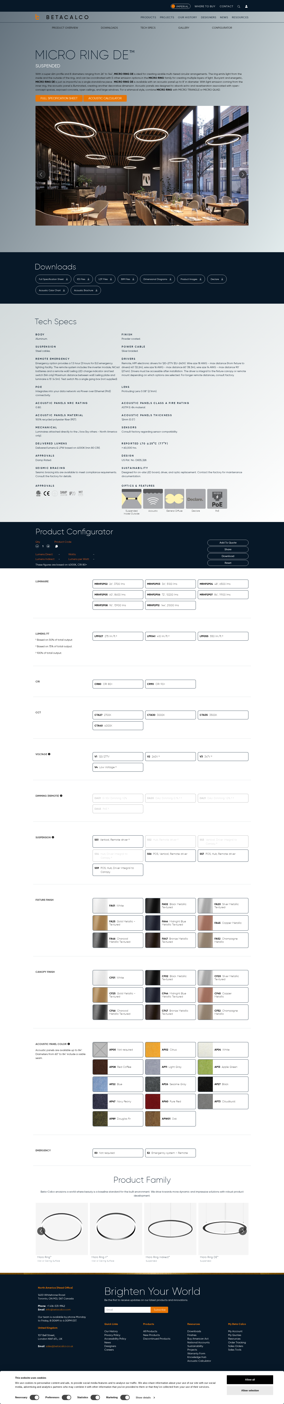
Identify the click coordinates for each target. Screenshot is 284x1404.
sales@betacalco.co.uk (59, 1346)
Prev (41, 174)
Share (228, 549)
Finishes (191, 1335)
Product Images (189, 279)
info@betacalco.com (58, 1309)
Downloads (109, 27)
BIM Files (126, 279)
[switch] (66, 1397)
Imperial (182, 6)
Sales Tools (234, 1349)
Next (243, 174)
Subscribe (159, 1309)
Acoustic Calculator (199, 1360)
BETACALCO (68, 17)
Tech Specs (148, 27)
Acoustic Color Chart (50, 290)
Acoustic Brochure (84, 290)
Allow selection (250, 1390)
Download (228, 556)
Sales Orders (235, 1346)
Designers (208, 17)
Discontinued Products (156, 1338)
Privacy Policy (112, 1335)
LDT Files (103, 279)
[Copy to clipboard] (56, 546)
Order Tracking (237, 1342)
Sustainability (195, 1346)
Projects (167, 17)
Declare (215, 279)
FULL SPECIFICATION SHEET (59, 98)
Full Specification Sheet (51, 279)
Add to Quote (228, 542)
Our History (187, 17)
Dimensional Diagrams (155, 279)
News (224, 17)
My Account (235, 1331)
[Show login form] (246, 6)
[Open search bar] (238, 7)
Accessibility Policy (115, 1338)
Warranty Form (196, 1353)
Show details (143, 1397)
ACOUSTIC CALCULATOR (105, 98)
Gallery (183, 27)
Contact (226, 6)
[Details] (49, 754)
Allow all (250, 1379)
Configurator (222, 27)
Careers (109, 1349)
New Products (151, 1335)
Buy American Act (198, 1338)
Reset (228, 562)
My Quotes (234, 1335)
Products (148, 17)
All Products (150, 1331)
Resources (240, 17)
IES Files (81, 279)
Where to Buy (205, 6)
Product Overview (65, 27)
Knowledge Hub (196, 1357)
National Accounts (198, 1342)
